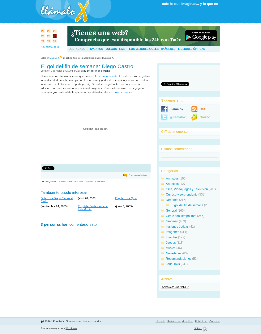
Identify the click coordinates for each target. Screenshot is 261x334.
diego (70, 181)
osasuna (88, 181)
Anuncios (172, 183)
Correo (205, 117)
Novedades (174, 253)
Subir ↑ (198, 328)
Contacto (214, 321)
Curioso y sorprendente (182, 194)
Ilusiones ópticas (191, 48)
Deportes (172, 199)
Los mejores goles (144, 48)
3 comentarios (138, 175)
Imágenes (168, 48)
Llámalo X (54, 58)
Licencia (160, 321)
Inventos (96, 48)
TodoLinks (173, 264)
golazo (79, 181)
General (171, 210)
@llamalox (177, 117)
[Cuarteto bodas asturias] (55, 37)
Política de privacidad (180, 321)
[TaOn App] (143, 44)
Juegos (171, 242)
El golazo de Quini (126, 198)
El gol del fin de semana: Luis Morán (93, 208)
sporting (100, 181)
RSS (203, 109)
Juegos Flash (116, 48)
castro (62, 181)
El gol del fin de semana (97, 71)
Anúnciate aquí (50, 46)
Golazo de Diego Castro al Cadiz (57, 200)
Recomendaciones (178, 258)
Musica (171, 248)
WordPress (71, 328)
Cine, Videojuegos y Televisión (187, 189)
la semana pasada (106, 76)
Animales (172, 178)
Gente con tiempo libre (181, 216)
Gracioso (172, 221)
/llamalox (176, 109)
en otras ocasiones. (121, 92)
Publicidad (201, 321)
